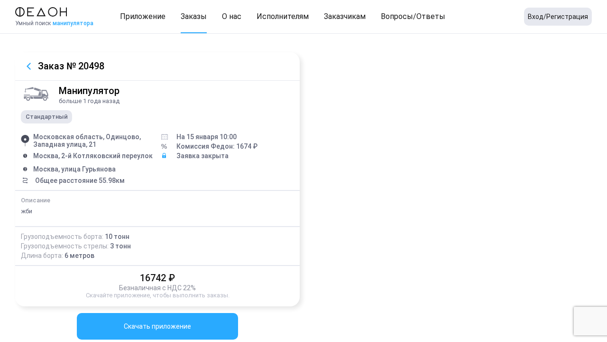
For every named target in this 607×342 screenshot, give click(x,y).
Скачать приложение (157, 326)
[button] (143, 16)
